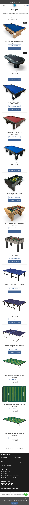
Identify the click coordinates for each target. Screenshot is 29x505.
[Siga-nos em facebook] (6, 484)
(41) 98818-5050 (7, 473)
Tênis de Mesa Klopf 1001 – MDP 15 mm (14, 284)
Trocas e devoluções (6, 465)
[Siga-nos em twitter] (12, 484)
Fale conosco (17, 457)
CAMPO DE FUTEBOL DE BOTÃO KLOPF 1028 (14, 404)
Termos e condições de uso (7, 460)
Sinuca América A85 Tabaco (14, 132)
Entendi (14, 503)
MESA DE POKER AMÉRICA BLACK (14, 71)
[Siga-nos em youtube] (9, 484)
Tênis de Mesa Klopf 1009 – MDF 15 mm (14, 345)
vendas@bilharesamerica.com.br (11, 475)
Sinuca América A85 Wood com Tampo (14, 41)
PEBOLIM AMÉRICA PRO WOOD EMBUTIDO (14, 223)
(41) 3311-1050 (6, 471)
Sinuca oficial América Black (14, 162)
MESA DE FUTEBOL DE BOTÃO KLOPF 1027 (14, 433)
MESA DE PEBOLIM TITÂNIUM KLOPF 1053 (14, 254)
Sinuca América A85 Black (14, 102)
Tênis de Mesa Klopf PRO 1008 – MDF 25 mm (14, 314)
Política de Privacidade (20, 460)
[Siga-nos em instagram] (2, 484)
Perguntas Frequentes (20, 462)
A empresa (4, 457)
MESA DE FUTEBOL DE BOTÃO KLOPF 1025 (14, 375)
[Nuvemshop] (14, 493)
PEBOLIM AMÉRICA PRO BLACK (14, 193)
